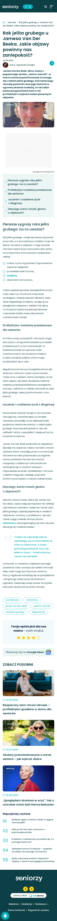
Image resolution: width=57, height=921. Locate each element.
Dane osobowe (16, 910)
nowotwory (32, 599)
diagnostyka (38, 612)
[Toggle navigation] (52, 6)
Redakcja (27, 904)
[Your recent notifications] (5, 916)
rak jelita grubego (15, 612)
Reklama (14, 904)
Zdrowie (12, 22)
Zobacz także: (20, 895)
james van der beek (16, 606)
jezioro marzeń (42, 606)
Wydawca (40, 904)
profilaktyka (12, 599)
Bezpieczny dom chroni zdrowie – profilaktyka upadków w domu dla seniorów (27, 709)
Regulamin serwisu (38, 910)
